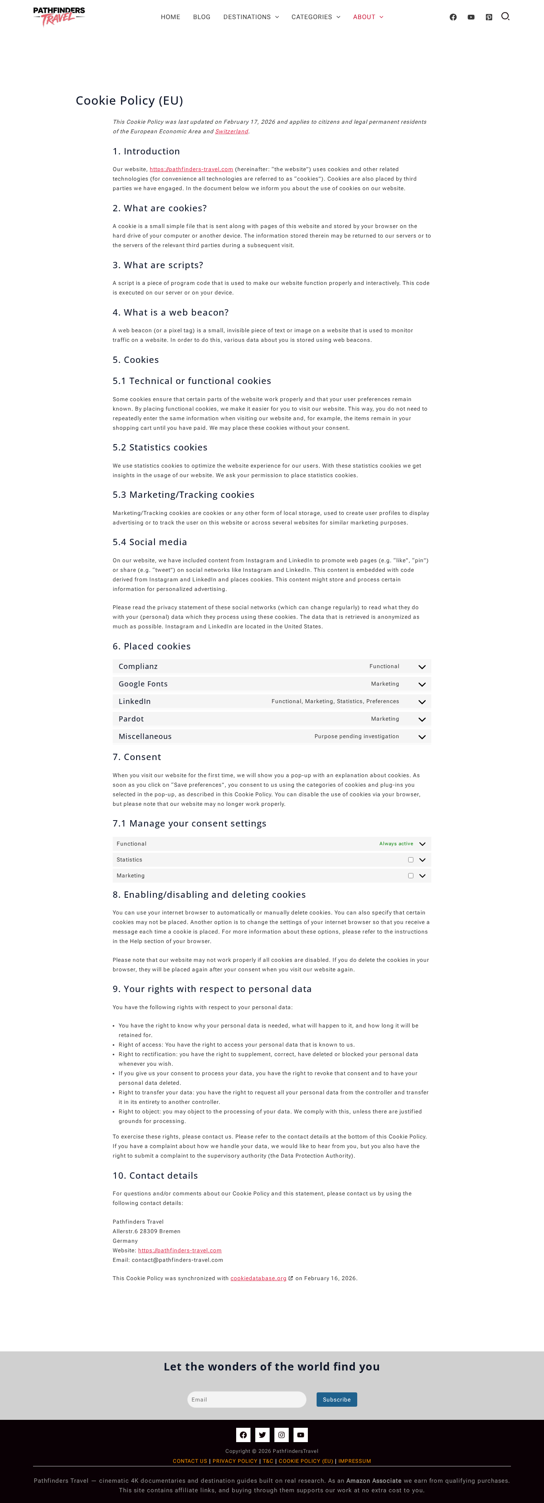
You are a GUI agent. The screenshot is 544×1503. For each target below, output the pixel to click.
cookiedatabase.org (259, 1278)
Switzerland (231, 131)
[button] (275, 17)
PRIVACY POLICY (235, 1461)
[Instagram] (281, 1435)
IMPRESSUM (355, 1461)
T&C (269, 1461)
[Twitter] (262, 1435)
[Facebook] (453, 17)
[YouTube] (471, 17)
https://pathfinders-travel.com (191, 169)
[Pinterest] (489, 17)
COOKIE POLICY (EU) (306, 1461)
